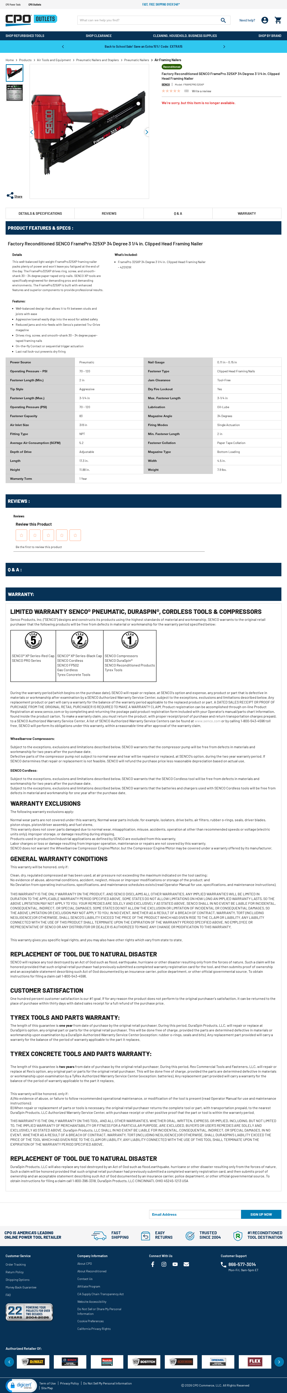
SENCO (166, 84)
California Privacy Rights (94, 1329)
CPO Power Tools (13, 4)
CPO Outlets (34, 4)
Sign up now (261, 1214)
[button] (15, 73)
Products (25, 60)
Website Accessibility (91, 1301)
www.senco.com (208, 721)
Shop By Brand (270, 36)
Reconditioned (171, 66)
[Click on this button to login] (264, 20)
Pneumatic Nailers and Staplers (97, 60)
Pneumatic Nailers (136, 60)
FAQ (8, 1295)
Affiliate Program (88, 1286)
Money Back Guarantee (21, 1287)
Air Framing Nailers (167, 60)
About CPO (84, 1263)
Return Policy (15, 1272)
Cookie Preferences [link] (90, 1321)
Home (10, 60)
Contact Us (85, 1279)
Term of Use (47, 1383)
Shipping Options (18, 1280)
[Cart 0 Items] (278, 19)
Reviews (109, 213)
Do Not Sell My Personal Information (107, 1383)
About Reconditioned (92, 1271)
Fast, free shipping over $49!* (161, 4)
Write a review (201, 91)
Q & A (178, 213)
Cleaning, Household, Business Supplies (185, 36)
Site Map (47, 1388)
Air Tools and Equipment (54, 60)
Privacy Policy (69, 1383)
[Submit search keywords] (223, 20)
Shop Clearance (99, 36)
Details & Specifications (40, 213)
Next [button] (224, 46)
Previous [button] (62, 46)
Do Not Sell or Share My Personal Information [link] (99, 1311)
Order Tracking (16, 1264)
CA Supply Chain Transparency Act (100, 1294)
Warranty (247, 213)
